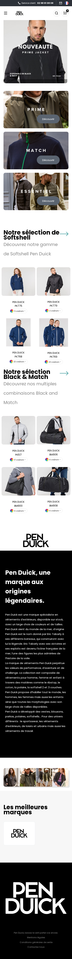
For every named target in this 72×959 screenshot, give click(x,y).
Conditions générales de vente (36, 942)
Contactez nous (36, 946)
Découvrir (48, 119)
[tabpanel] (36, 51)
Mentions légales (36, 937)
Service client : (37, 3)
